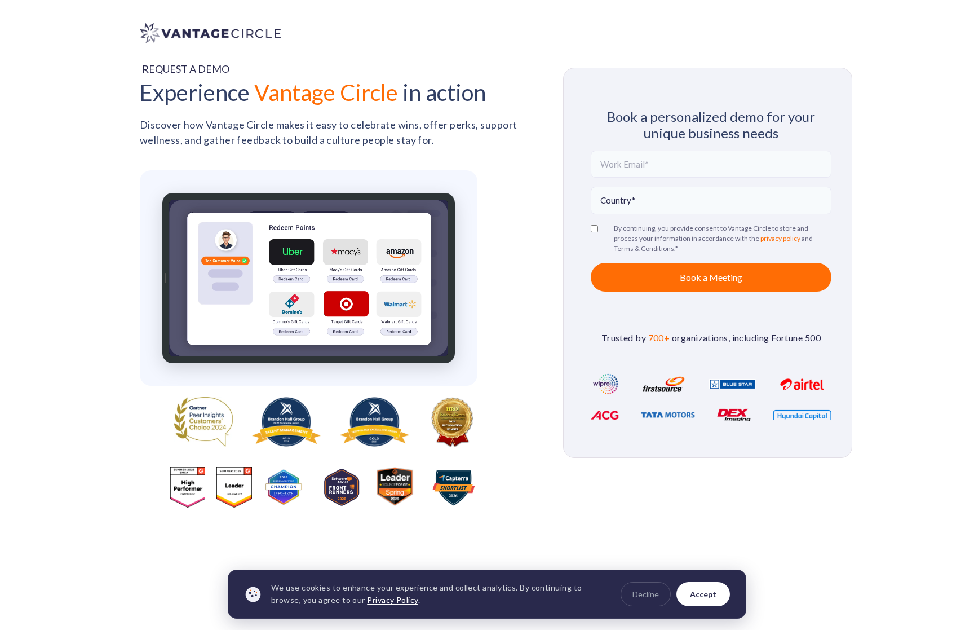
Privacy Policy (392, 600)
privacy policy (781, 238)
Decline (645, 594)
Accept (703, 594)
